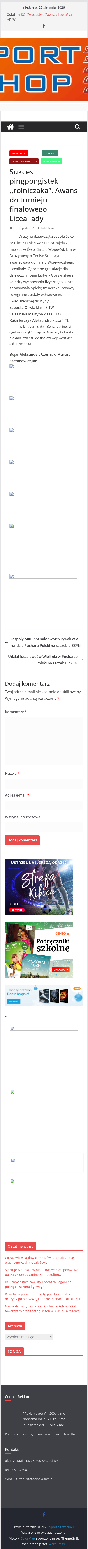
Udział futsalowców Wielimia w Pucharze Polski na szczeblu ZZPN (43, 660)
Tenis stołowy (51, 161)
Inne (35, 153)
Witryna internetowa (22, 816)
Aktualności (18, 153)
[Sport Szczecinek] (10, 127)
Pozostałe (50, 153)
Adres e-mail (17, 795)
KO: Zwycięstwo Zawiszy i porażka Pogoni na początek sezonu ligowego (48, 16)
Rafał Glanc (48, 228)
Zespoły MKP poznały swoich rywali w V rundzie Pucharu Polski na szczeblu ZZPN (45, 642)
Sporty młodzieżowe (24, 161)
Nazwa (12, 773)
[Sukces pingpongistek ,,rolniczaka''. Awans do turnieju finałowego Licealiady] (43, 367)
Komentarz (16, 711)
